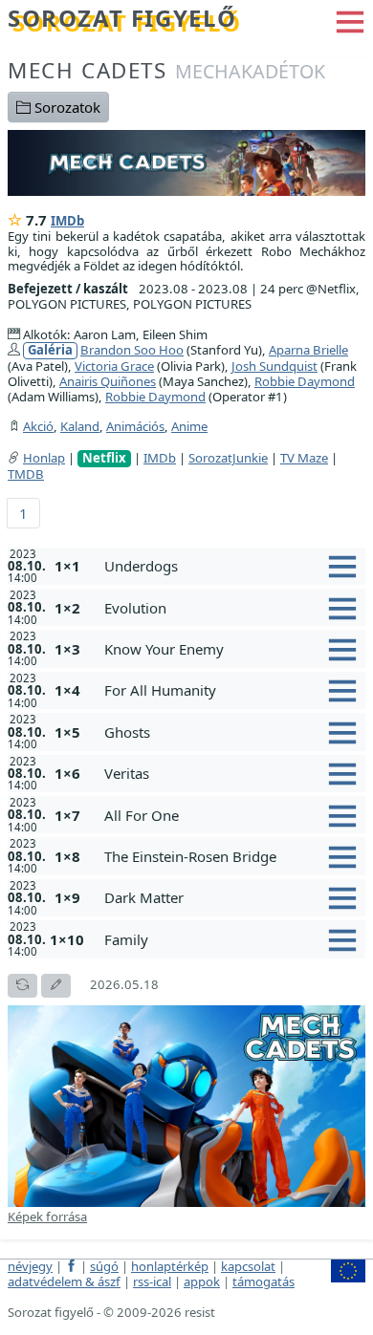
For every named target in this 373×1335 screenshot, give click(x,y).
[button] (350, 20)
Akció (38, 426)
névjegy (30, 1266)
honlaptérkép (169, 1266)
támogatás (263, 1281)
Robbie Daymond (304, 381)
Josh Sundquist (274, 366)
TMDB (26, 474)
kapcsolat (248, 1266)
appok (202, 1281)
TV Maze (304, 457)
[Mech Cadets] (186, 160)
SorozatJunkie (228, 457)
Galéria (50, 350)
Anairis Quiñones (107, 381)
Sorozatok (65, 107)
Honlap (44, 457)
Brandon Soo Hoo (132, 349)
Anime (189, 426)
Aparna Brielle (308, 349)
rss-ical (152, 1281)
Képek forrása (47, 1216)
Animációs (135, 426)
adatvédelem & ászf (64, 1281)
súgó (104, 1266)
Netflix (104, 458)
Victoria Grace (114, 366)
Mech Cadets (166, 70)
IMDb (67, 220)
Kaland (79, 426)
